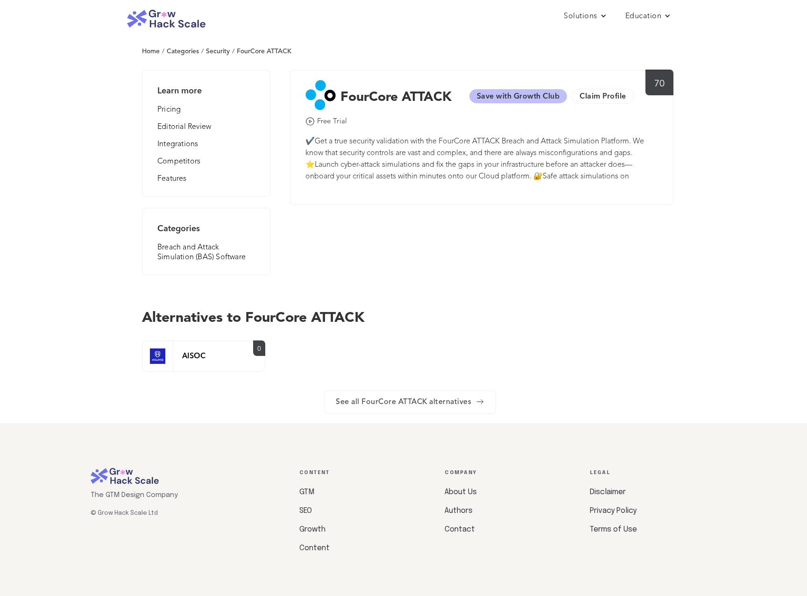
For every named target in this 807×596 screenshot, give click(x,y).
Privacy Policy (613, 511)
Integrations (177, 144)
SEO (305, 511)
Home (151, 51)
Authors (459, 511)
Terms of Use (613, 529)
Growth (312, 529)
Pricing (169, 110)
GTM (306, 492)
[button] (585, 16)
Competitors (178, 161)
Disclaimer (608, 492)
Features (172, 179)
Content (314, 548)
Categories (183, 51)
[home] (166, 19)
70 (659, 84)
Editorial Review (184, 127)
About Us (461, 492)
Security (218, 51)
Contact (460, 529)
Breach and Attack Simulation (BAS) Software (201, 252)
